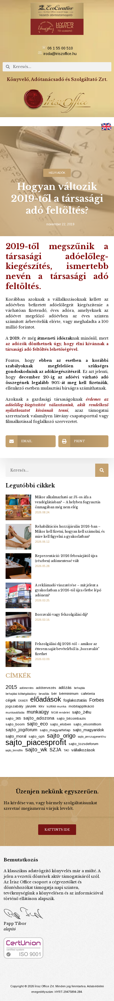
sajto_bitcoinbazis (71, 718)
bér (54, 694)
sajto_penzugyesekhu (92, 736)
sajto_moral (16, 736)
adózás (65, 687)
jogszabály (14, 706)
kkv (41, 706)
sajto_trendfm (14, 750)
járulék (31, 706)
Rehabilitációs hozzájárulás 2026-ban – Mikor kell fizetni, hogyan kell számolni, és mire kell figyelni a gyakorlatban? (70, 531)
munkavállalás (15, 712)
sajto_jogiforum (21, 729)
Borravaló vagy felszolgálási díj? (61, 614)
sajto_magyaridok (88, 730)
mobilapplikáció (81, 706)
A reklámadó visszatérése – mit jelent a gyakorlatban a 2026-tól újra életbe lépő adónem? (68, 590)
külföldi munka (56, 706)
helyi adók (57, 172)
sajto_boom (15, 724)
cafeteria (88, 694)
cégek (11, 700)
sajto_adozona (38, 718)
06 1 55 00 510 (60, 48)
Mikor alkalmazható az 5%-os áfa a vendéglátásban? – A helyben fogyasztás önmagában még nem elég (67, 502)
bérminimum (68, 694)
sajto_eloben (60, 724)
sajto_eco (37, 723)
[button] (57, 122)
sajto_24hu (81, 712)
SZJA (55, 749)
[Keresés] (101, 470)
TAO (66, 750)
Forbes (96, 700)
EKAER (23, 700)
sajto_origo (61, 735)
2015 (11, 687)
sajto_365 (13, 718)
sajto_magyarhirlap (55, 730)
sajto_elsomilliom (87, 724)
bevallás (44, 693)
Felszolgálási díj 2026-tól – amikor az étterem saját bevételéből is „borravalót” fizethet (67, 649)
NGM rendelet (60, 712)
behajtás (79, 687)
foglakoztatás (75, 700)
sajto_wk (36, 749)
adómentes (26, 687)
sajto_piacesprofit (36, 742)
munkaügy (38, 712)
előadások (45, 699)
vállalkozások (83, 750)
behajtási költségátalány (21, 693)
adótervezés (46, 688)
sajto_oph (37, 736)
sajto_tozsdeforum (83, 744)
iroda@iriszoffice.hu (60, 54)
